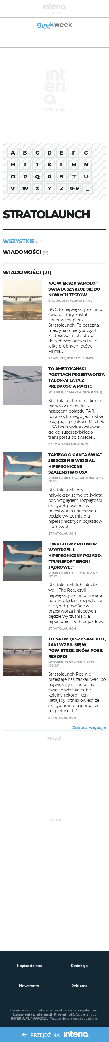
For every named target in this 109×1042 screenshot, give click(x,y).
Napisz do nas (29, 966)
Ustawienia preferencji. (33, 1014)
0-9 (74, 188)
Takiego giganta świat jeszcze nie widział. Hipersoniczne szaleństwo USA (75, 463)
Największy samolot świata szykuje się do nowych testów (74, 289)
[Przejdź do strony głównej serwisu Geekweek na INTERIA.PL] (54, 25)
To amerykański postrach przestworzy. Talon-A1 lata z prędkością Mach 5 (76, 377)
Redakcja (79, 966)
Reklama (79, 986)
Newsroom (29, 986)
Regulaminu (88, 1010)
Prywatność (64, 1014)
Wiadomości (22, 252)
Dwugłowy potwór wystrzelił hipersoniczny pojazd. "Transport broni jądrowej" (75, 555)
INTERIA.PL (20, 1018)
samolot (56, 358)
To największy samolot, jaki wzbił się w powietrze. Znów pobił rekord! (77, 647)
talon (54, 444)
